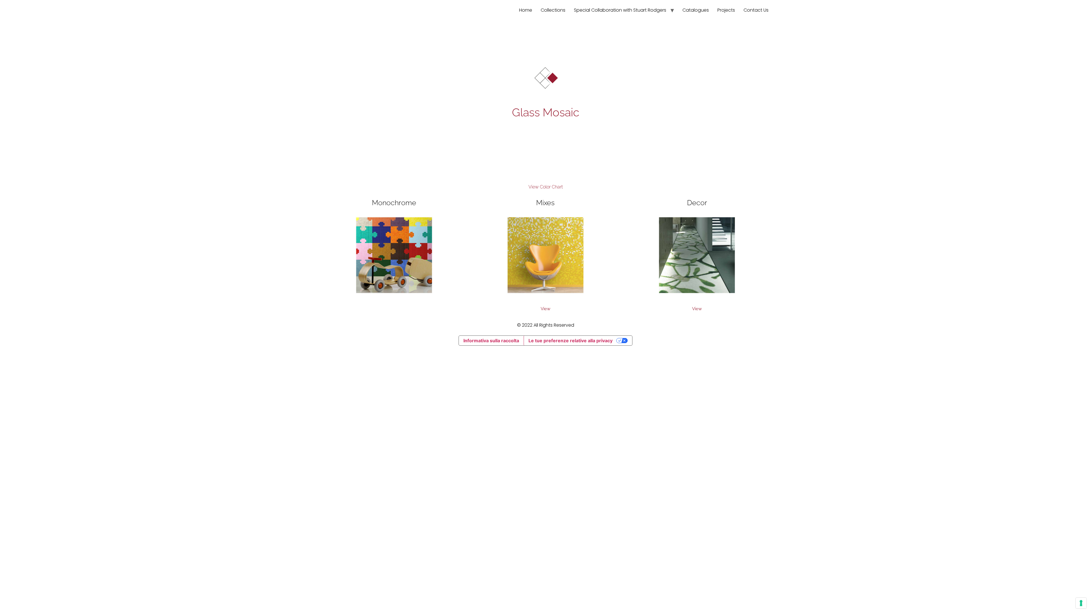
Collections (553, 10)
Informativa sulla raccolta (491, 340)
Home (525, 10)
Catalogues (695, 10)
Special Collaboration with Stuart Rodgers (620, 10)
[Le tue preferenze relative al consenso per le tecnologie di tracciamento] (1081, 603)
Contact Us (756, 10)
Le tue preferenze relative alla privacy (570, 340)
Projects (726, 10)
